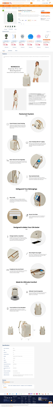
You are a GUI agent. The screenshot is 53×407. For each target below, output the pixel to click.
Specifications (10, 50)
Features (3, 50)
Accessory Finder (22, 401)
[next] (49, 6)
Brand (11, 5)
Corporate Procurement (19, 398)
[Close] (52, 405)
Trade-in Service (34, 399)
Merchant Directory (43, 5)
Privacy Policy (11, 406)
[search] (31, 3)
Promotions (16, 5)
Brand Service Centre (25, 398)
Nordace (20, 10)
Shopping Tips (31, 5)
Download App (28, 0)
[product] (6, 36)
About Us (14, 397)
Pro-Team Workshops (34, 398)
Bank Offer (21, 5)
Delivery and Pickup (29, 398)
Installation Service (29, 399)
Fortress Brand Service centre (34, 403)
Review (16, 50)
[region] (26, 405)
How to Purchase (22, 398)
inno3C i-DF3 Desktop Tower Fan (13, 42)
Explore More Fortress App (44, 399)
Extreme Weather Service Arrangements (34, 401)
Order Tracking (38, 0)
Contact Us (26, 401)
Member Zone (36, 5)
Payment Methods (22, 400)
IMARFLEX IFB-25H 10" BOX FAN (22, 42)
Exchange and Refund (29, 401)
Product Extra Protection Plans (29, 403)
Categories (6, 5)
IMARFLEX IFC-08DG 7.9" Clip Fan (6, 42)
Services (26, 5)
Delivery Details (48, 18)
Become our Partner (14, 401)
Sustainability (14, 400)
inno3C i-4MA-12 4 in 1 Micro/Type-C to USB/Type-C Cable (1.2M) (46, 43)
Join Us (14, 399)
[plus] (23, 24)
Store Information (26, 403)
